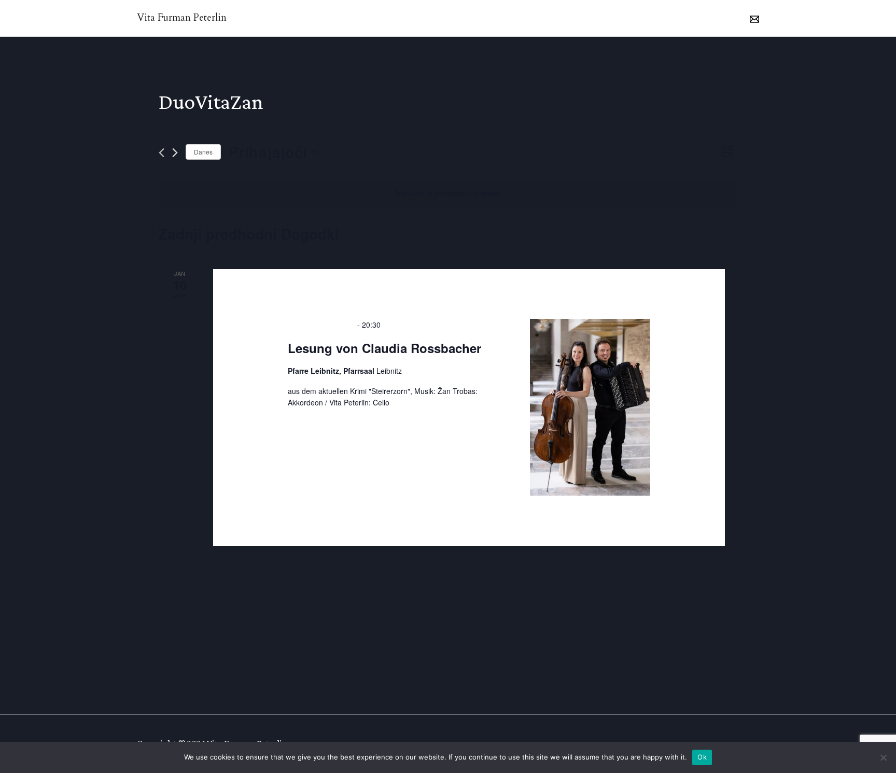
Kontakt (670, 18)
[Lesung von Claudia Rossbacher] (590, 407)
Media (561, 18)
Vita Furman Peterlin (182, 17)
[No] (883, 757)
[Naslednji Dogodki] (175, 153)
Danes (203, 151)
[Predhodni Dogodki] (161, 153)
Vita (419, 18)
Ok (702, 757)
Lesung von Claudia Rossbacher (384, 348)
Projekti (613, 18)
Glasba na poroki (487, 18)
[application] (723, 18)
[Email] (754, 19)
